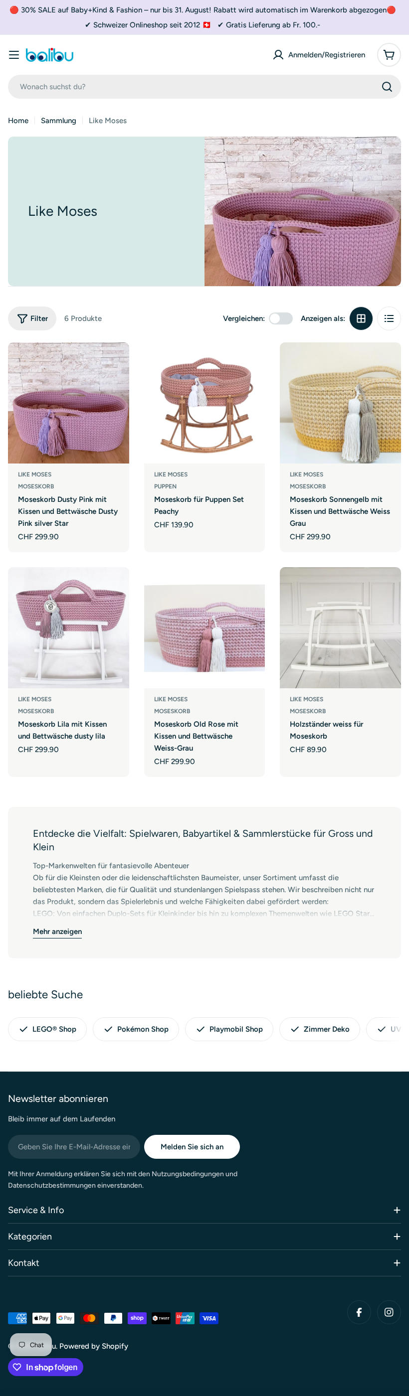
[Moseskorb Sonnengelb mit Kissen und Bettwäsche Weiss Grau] (340, 403)
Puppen (165, 486)
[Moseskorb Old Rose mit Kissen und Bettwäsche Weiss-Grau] (204, 627)
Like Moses (34, 474)
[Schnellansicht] (115, 364)
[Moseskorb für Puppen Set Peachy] (204, 403)
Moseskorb (36, 486)
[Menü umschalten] (14, 55)
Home (18, 120)
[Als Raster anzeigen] (361, 318)
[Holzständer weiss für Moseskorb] (340, 627)
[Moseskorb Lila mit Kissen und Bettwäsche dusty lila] (68, 627)
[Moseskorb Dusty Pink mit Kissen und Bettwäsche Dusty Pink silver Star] (68, 403)
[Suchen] (387, 87)
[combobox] (204, 87)
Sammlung (58, 120)
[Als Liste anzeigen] (389, 318)
